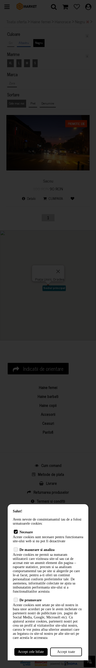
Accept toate (66, 652)
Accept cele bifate (31, 652)
